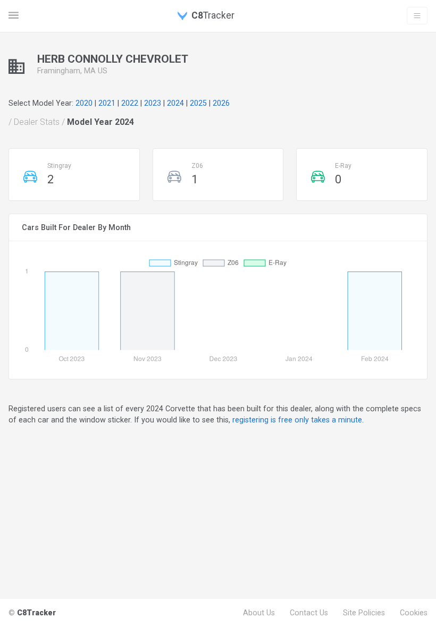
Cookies (413, 612)
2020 (84, 103)
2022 (129, 103)
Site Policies (364, 612)
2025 (198, 103)
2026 (221, 103)
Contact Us (309, 612)
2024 (175, 103)
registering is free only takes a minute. (298, 420)
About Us (259, 612)
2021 (106, 103)
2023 (152, 103)
